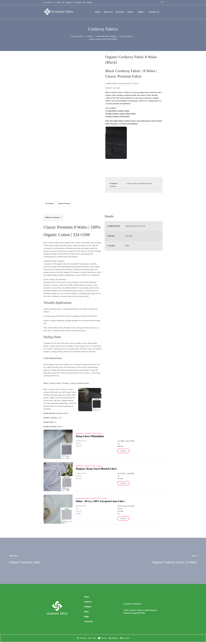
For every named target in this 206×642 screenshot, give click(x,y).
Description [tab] (49, 203)
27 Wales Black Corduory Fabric (117, 111)
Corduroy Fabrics (132, 183)
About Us (108, 12)
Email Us (123, 451)
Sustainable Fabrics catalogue (93, 433)
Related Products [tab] (64, 203)
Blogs (140, 12)
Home (98, 12)
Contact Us (154, 12)
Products (120, 12)
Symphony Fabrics (61, 413)
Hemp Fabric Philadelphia (90, 436)
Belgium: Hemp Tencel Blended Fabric (96, 468)
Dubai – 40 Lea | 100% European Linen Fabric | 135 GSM (101, 501)
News (130, 12)
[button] (102, 611)
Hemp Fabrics (80, 433)
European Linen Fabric (82, 498)
